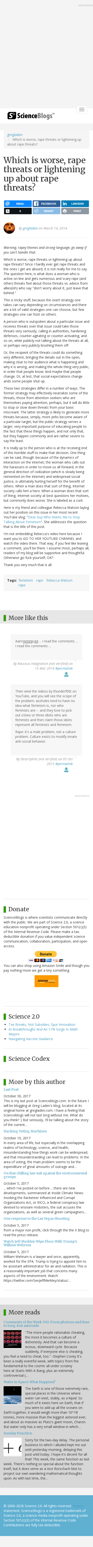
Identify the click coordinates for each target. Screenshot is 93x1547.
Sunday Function (18, 1433)
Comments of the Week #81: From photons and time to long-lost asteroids (46, 1324)
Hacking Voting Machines (25, 1131)
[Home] (31, 117)
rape (39, 580)
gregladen (14, 134)
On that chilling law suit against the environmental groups (45, 1175)
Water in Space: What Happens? (29, 1382)
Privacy (78, 1506)
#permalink (64, 668)
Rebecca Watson (59, 580)
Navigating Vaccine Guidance (31, 1039)
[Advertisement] (46, 54)
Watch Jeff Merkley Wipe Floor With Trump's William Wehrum (40, 1243)
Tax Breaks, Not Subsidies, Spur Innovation (42, 1024)
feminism (26, 580)
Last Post (11, 1089)
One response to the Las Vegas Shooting (37, 1218)
